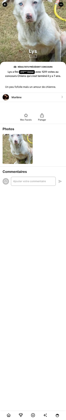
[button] (5, 4)
